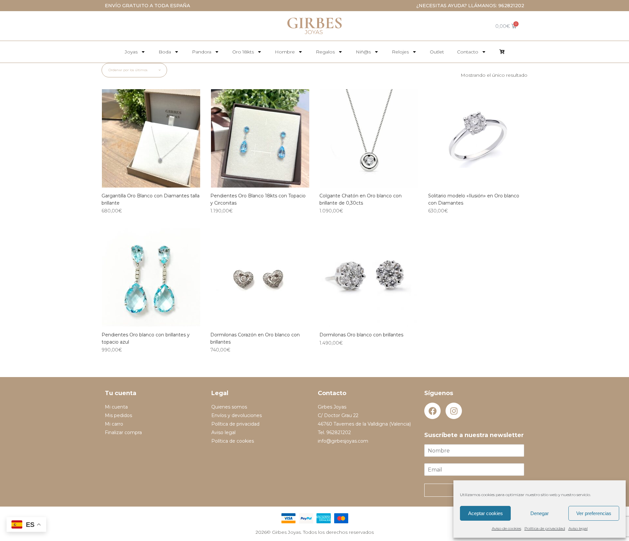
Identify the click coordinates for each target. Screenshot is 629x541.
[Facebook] (432, 411)
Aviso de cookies (506, 528)
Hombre (285, 52)
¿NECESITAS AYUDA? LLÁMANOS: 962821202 (470, 6)
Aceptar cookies (485, 513)
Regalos (325, 52)
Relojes (400, 52)
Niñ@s (363, 52)
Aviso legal (578, 528)
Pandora (201, 52)
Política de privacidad (544, 528)
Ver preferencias (593, 513)
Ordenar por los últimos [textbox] (127, 70)
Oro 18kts (243, 52)
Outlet (437, 52)
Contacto (467, 52)
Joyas (131, 52)
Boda (165, 52)
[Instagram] (454, 411)
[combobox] (134, 70)
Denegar (539, 513)
